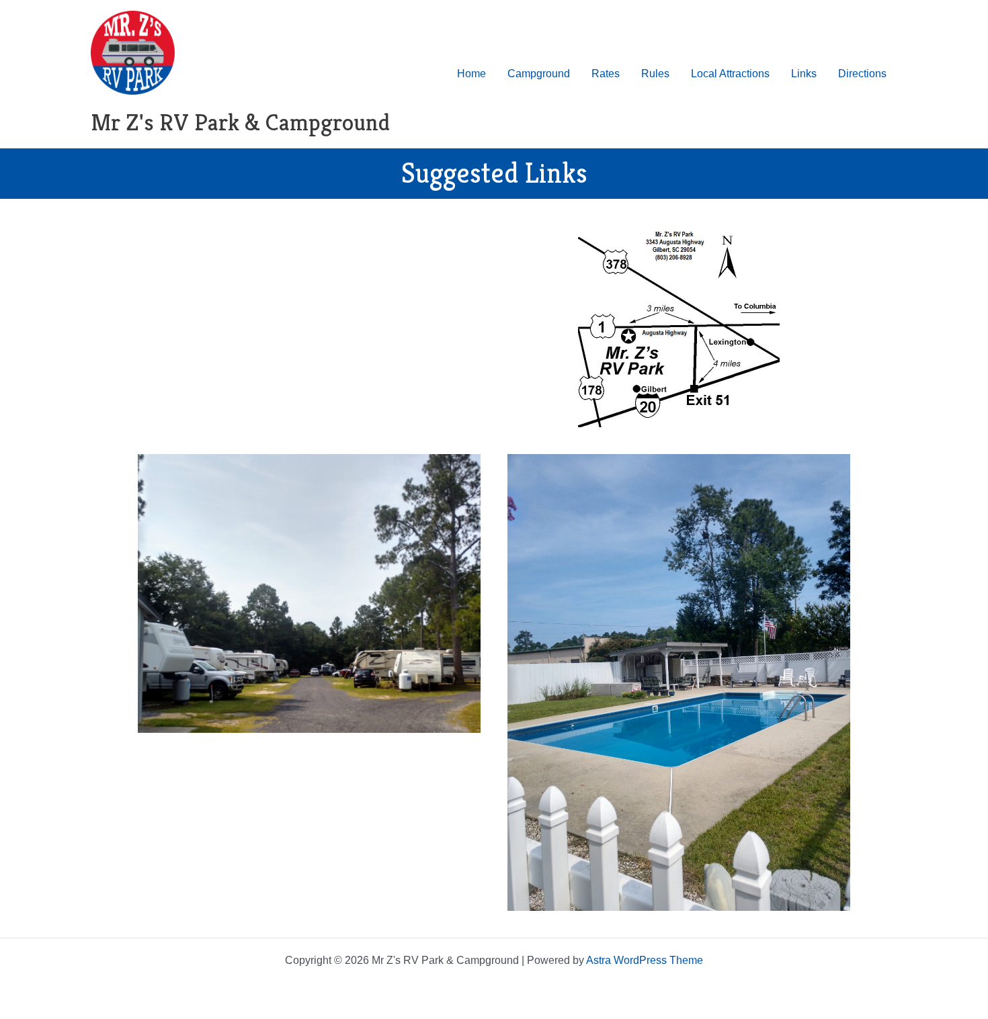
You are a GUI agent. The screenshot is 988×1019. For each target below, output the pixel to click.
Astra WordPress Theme (644, 960)
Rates (605, 73)
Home (471, 73)
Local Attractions (730, 73)
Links (804, 73)
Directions (862, 73)
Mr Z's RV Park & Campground (240, 122)
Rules (655, 73)
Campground (538, 73)
